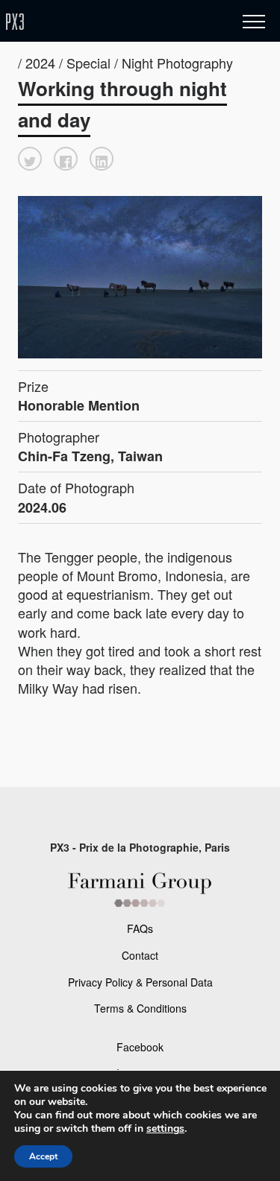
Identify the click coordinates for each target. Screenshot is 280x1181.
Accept (43, 1156)
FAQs (140, 928)
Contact (140, 955)
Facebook (140, 1046)
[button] (30, 159)
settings (165, 1129)
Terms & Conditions (140, 1008)
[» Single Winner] (103, 22)
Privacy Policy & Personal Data (140, 982)
